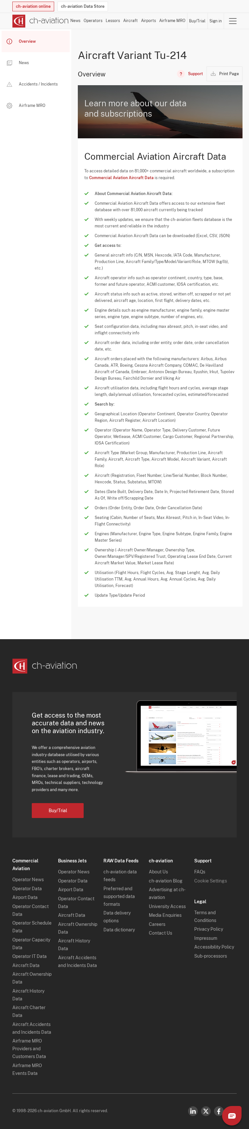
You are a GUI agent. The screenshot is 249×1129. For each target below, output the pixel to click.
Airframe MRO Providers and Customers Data (29, 1048)
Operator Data (27, 888)
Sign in (215, 21)
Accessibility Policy (214, 947)
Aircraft (130, 20)
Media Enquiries (165, 915)
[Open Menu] (233, 21)
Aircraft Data (26, 965)
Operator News (28, 879)
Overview (27, 41)
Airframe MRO (172, 20)
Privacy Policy (208, 929)
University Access (167, 906)
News (75, 20)
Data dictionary (119, 929)
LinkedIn (193, 1111)
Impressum (205, 938)
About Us (158, 871)
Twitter (206, 1111)
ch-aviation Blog (166, 880)
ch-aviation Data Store (82, 6)
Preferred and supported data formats (119, 896)
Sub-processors (210, 956)
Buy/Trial (197, 21)
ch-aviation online (33, 6)
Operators (93, 20)
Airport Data (25, 897)
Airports (148, 20)
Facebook (219, 1111)
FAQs (199, 871)
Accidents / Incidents (38, 84)
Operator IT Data (29, 956)
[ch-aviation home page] (40, 21)
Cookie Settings (210, 881)
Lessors (113, 20)
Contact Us (160, 933)
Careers (157, 924)
